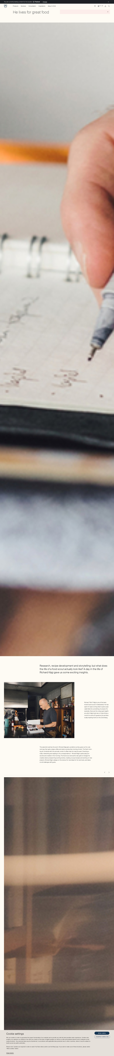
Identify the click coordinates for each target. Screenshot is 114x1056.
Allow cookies (102, 1033)
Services (23, 6)
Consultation (32, 6)
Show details (10, 1053)
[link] (95, 6)
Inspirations (42, 6)
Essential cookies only (102, 1036)
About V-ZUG (52, 6)
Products (15, 6)
